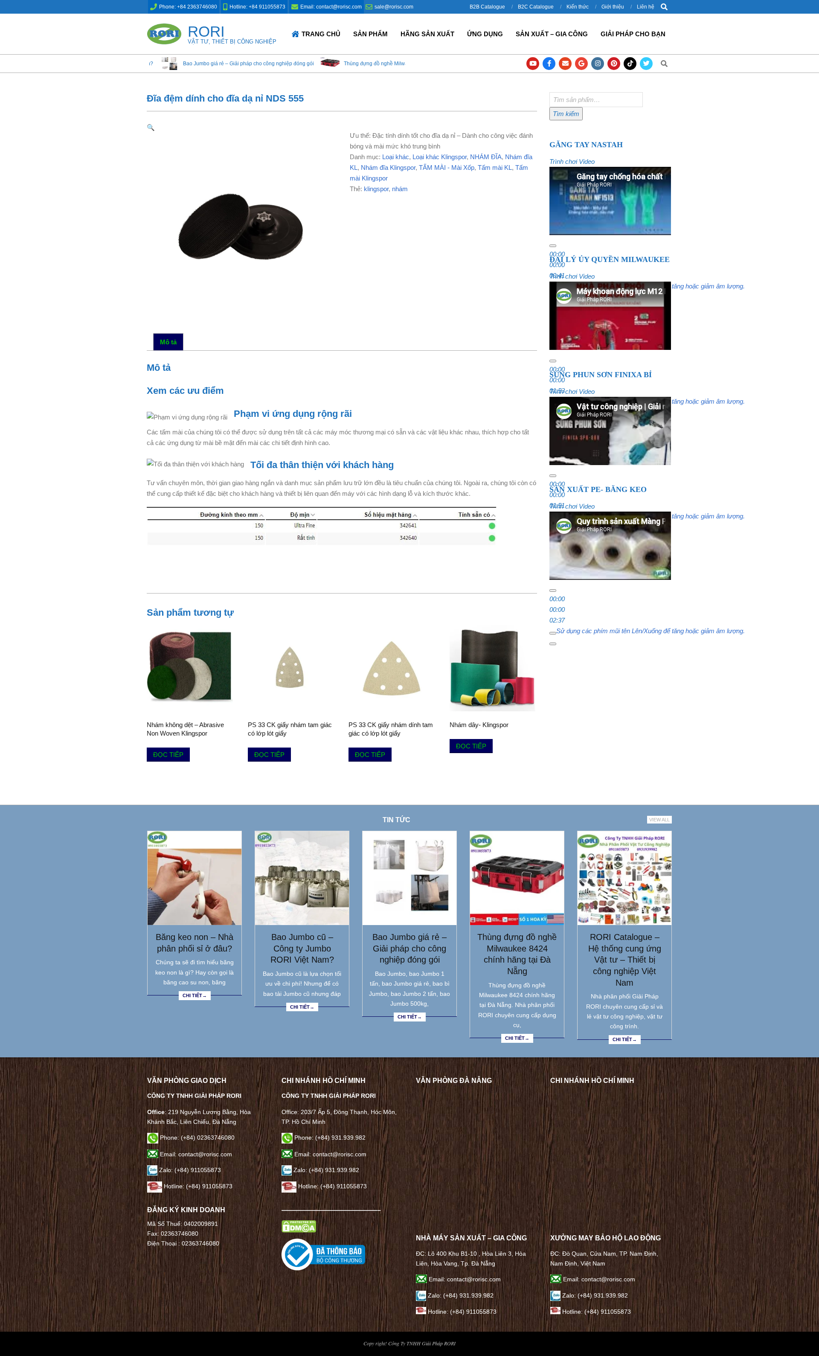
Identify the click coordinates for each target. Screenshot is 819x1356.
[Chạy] (552, 245)
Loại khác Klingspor (439, 156)
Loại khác (395, 156)
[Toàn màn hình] (552, 644)
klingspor (376, 188)
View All (659, 819)
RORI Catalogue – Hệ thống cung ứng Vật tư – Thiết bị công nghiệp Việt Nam (624, 959)
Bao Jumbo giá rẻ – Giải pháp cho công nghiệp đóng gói (163, 64)
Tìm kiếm (566, 113)
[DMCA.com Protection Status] (299, 1225)
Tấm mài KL (495, 167)
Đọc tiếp (168, 754)
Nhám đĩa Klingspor (388, 167)
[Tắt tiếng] (552, 633)
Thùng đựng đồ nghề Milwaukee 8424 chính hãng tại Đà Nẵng (331, 64)
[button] (151, 127)
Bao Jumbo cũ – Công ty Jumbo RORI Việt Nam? (302, 948)
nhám (400, 188)
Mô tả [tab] (168, 342)
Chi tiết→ (195, 995)
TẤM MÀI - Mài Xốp (446, 167)
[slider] (650, 630)
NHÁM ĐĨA (486, 156)
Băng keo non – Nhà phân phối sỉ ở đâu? (194, 942)
